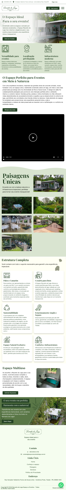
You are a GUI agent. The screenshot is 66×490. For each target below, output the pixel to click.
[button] (33, 137)
